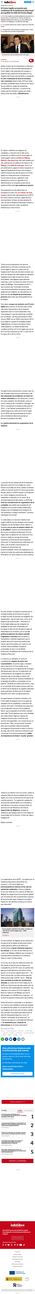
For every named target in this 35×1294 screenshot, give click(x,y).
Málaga (27, 158)
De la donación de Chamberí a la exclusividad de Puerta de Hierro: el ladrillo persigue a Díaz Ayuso (13, 1115)
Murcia (21, 158)
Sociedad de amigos (17, 1259)
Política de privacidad (17, 1264)
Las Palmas (19, 1033)
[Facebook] (5, 1245)
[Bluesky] (9, 1245)
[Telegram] (14, 1245)
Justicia (12, 1033)
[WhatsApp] (3, 1245)
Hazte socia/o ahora (17, 1074)
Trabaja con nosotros (17, 1256)
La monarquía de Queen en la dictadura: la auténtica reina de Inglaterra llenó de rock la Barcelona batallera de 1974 (13, 1124)
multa (20, 1034)
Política (3, 1031)
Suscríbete (28, 2)
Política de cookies (17, 1266)
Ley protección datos (29, 1033)
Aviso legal (17, 1261)
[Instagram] (17, 1245)
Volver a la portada (17, 1161)
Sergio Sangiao (5, 1135)
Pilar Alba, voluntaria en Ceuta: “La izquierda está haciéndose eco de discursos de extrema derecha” (13, 1151)
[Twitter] (12, 1245)
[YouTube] (20, 1245)
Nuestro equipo (17, 1254)
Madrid (4, 160)
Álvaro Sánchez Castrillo (7, 1118)
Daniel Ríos (4, 59)
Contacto (17, 1252)
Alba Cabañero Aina (6, 1145)
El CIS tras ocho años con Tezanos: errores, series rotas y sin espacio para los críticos (13, 1133)
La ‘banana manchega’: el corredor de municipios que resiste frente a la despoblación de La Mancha (12, 1142)
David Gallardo (5, 1127)
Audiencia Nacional (11, 1031)
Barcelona (12, 160)
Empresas (5, 1033)
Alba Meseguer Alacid (7, 1154)
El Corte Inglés (29, 1031)
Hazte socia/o (17, 1238)
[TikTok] (24, 1245)
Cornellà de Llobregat (16, 165)
